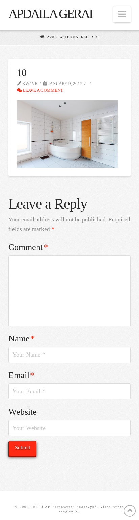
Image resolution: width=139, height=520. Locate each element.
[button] (122, 14)
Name (21, 338)
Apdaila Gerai (50, 13)
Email (21, 375)
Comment (28, 247)
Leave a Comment (42, 90)
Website (22, 412)
